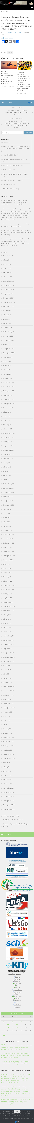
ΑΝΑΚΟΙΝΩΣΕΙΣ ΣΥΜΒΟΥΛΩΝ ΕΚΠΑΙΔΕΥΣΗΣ (16, 159)
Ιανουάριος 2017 (8, 741)
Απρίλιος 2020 (7, 577)
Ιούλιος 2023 (7, 412)
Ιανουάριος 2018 (8, 691)
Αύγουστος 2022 (8, 458)
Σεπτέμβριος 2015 (9, 801)
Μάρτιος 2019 (7, 632)
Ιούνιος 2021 (7, 518)
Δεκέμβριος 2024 (8, 340)
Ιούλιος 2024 (7, 361)
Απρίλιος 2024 (7, 374)
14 (21, 1025)
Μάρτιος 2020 (7, 581)
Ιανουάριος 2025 (8, 336)
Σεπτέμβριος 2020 (9, 556)
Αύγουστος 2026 (8, 256)
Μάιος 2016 (7, 775)
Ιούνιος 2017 (7, 720)
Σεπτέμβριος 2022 (9, 454)
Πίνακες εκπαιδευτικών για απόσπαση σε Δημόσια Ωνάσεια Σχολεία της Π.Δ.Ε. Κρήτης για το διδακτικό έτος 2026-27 (17, 1102)
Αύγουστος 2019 (8, 610)
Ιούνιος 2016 (7, 771)
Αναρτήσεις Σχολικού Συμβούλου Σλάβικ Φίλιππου (14, 825)
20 (17, 1027)
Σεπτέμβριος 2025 (9, 302)
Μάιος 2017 (7, 725)
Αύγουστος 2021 (8, 509)
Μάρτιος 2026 (7, 277)
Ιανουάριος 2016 (8, 792)
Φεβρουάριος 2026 (9, 281)
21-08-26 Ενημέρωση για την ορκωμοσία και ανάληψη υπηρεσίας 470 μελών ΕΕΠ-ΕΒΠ (15, 1063)
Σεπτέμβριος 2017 (9, 708)
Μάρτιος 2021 (7, 530)
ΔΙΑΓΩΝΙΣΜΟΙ (7, 185)
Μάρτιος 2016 (7, 784)
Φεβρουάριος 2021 (9, 534)
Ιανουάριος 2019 (8, 640)
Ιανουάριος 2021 (8, 539)
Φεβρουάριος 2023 (9, 433)
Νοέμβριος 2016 (8, 750)
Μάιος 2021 (7, 522)
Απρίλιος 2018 (7, 678)
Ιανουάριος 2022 (8, 488)
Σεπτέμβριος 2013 (9, 809)
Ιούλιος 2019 (7, 615)
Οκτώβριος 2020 (8, 551)
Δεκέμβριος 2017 (8, 695)
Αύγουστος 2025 (8, 306)
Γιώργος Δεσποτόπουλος (15, 32)
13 (17, 1025)
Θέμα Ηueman (30, 1118)
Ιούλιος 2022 (7, 463)
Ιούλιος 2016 (7, 767)
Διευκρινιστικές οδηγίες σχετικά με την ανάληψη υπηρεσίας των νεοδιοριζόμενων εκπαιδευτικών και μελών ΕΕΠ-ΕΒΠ (14, 202)
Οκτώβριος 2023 (8, 399)
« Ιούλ (3, 1035)
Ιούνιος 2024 (7, 365)
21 (21, 1027)
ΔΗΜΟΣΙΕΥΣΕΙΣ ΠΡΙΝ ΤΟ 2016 (12, 180)
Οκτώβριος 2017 (8, 703)
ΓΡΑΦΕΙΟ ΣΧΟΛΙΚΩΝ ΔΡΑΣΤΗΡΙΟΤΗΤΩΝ (15, 174)
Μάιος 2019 (7, 623)
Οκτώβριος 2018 (8, 653)
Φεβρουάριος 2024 (9, 382)
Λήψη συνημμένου (7, 38)
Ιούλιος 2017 (7, 716)
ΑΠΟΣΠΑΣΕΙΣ (7, 170)
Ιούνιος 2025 (7, 315)
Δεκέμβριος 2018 (8, 644)
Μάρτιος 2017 (7, 733)
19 (12, 1027)
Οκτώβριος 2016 (8, 754)
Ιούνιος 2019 (7, 619)
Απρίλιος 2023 (7, 425)
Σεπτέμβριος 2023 (9, 403)
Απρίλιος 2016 (7, 779)
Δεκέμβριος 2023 (8, 391)
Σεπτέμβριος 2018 (9, 657)
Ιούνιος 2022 (7, 467)
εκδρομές (10, 52)
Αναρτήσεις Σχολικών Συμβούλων (13, 820)
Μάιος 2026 (7, 268)
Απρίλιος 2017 (7, 729)
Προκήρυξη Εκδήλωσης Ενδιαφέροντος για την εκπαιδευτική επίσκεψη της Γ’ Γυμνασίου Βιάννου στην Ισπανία (7, 77)
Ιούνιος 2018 (7, 670)
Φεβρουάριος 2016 (9, 788)
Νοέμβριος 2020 (8, 547)
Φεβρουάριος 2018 (9, 687)
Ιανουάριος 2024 (8, 387)
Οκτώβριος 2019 (8, 602)
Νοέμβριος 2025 (8, 294)
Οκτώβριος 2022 (8, 450)
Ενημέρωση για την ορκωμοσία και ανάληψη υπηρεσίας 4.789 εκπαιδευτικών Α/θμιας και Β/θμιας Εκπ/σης (16, 232)
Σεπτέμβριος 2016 (9, 758)
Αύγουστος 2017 (8, 712)
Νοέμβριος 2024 (8, 344)
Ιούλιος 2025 (7, 311)
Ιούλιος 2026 (7, 260)
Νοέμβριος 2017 (8, 699)
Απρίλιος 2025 (7, 323)
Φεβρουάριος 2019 (9, 636)
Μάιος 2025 (7, 319)
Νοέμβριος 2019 (8, 598)
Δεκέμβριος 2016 (8, 746)
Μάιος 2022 (7, 471)
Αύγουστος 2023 (8, 408)
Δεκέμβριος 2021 (8, 492)
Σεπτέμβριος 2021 (9, 505)
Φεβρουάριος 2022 (9, 484)
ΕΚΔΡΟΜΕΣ (4, 12)
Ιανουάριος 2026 (8, 285)
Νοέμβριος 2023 (8, 395)
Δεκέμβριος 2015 (8, 796)
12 (12, 1025)
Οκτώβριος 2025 (8, 298)
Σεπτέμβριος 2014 (9, 805)
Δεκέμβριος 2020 (8, 543)
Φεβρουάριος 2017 (9, 737)
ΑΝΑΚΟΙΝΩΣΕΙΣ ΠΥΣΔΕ (9, 155)
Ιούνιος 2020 (7, 568)
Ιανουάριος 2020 (8, 589)
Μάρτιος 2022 (7, 480)
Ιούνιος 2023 (7, 416)
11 (8, 1025)
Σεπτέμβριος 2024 (9, 353)
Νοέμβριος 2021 (8, 496)
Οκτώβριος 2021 (8, 501)
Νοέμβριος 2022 (8, 446)
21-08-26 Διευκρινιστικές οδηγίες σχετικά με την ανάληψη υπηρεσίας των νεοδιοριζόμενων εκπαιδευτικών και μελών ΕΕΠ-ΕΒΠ (16, 1047)
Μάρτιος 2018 (7, 682)
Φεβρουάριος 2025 (9, 332)
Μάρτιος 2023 (7, 429)
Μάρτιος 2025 (7, 327)
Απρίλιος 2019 (7, 627)
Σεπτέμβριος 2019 (9, 606)
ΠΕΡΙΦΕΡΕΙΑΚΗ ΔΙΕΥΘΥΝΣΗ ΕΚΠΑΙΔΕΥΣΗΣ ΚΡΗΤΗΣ (16, 1070)
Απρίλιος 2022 (7, 475)
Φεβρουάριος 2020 (9, 585)
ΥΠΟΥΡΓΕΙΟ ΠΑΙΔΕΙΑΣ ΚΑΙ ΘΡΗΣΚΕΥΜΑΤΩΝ (14, 1041)
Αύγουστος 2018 (8, 661)
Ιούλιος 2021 (7, 513)
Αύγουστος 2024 (8, 357)
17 (3, 1027)
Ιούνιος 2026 (7, 264)
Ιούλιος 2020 (7, 564)
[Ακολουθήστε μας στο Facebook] (29, 103)
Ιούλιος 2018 (7, 665)
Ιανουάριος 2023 (8, 437)
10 (3, 1025)
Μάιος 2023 (7, 420)
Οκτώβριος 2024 (8, 349)
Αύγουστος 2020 (8, 560)
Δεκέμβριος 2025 (8, 289)
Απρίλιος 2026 (7, 273)
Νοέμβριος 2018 (8, 648)
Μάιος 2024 (7, 370)
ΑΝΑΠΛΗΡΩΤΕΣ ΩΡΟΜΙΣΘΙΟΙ (11, 165)
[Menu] (31, 7)
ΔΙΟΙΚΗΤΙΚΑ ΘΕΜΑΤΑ (9, 189)
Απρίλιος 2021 (7, 526)
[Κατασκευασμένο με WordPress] (12, 1118)
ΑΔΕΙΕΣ (5, 142)
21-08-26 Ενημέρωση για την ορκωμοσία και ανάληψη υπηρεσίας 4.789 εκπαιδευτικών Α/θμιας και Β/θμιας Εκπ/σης (15, 1055)
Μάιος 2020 (7, 572)
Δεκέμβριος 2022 (8, 441)
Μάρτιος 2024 (7, 378)
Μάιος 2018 (7, 674)
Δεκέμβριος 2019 (8, 594)
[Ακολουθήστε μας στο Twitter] (32, 103)
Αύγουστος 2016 (8, 763)
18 (8, 1027)
